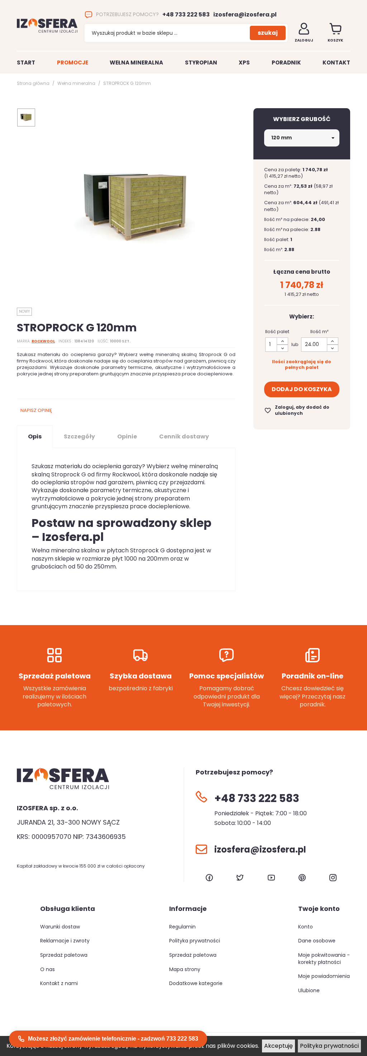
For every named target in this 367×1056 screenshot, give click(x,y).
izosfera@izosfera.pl (245, 14)
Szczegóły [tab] (79, 436)
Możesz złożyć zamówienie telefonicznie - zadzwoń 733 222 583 (113, 1039)
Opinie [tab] (127, 436)
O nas (47, 969)
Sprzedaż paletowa (63, 955)
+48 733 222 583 (186, 14)
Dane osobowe (316, 940)
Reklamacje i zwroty (65, 940)
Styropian (201, 62)
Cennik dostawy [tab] (184, 436)
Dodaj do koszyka (302, 389)
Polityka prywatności (329, 1046)
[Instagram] (333, 877)
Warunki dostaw (60, 926)
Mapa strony (184, 969)
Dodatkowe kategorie (196, 983)
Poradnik (286, 62)
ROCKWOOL (43, 341)
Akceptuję (278, 1046)
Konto (305, 926)
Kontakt (336, 62)
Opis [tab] (35, 436)
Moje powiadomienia (324, 976)
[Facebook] (209, 877)
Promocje (72, 62)
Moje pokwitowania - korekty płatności (324, 958)
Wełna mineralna (136, 62)
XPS (244, 62)
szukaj (268, 33)
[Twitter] (240, 877)
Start (26, 62)
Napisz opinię (36, 410)
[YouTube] (271, 877)
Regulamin (182, 926)
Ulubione (309, 990)
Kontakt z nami (59, 983)
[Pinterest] (302, 877)
